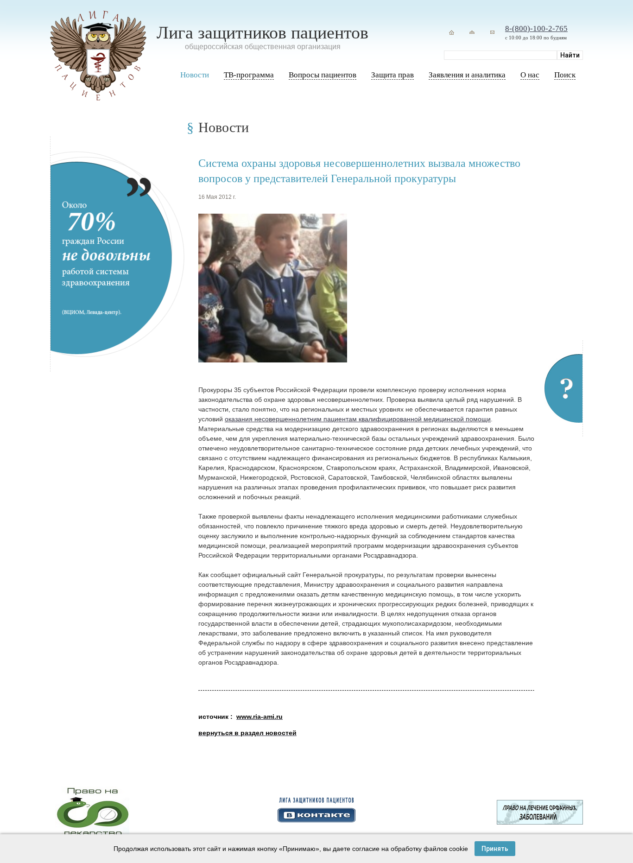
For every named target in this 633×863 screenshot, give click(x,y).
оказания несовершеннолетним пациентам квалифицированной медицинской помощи (358, 419)
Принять (494, 848)
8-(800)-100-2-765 (536, 28)
